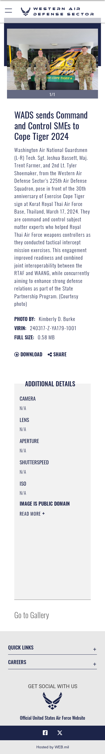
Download (30, 354)
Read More (31, 513)
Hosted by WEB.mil (52, 747)
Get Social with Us (52, 686)
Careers (17, 662)
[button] (9, 11)
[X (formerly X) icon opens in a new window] (60, 733)
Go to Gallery (31, 614)
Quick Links (20, 647)
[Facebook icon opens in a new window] (45, 733)
